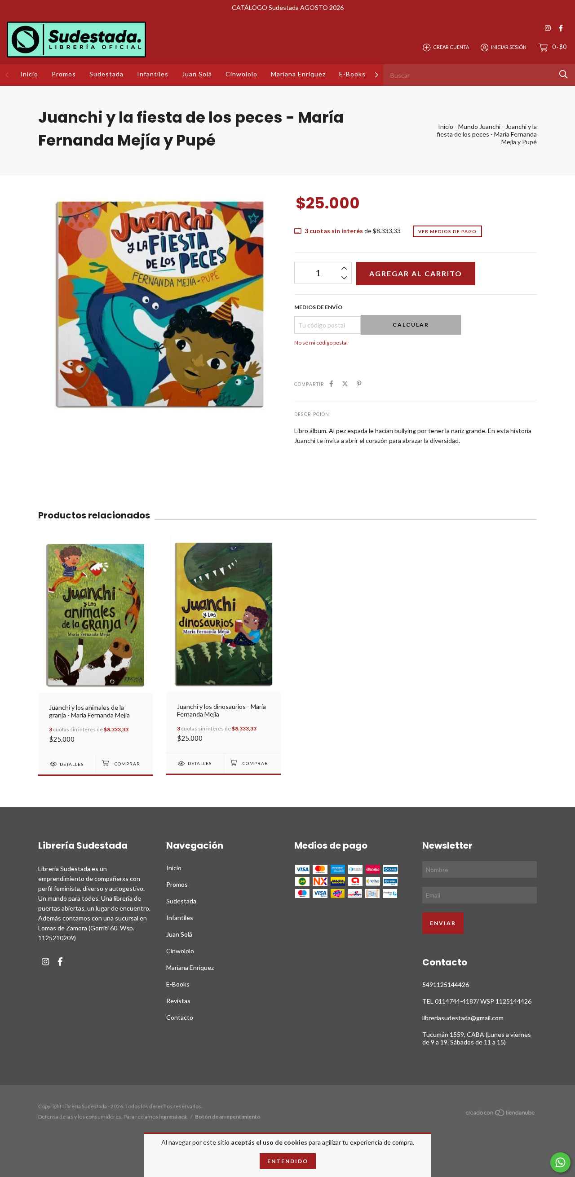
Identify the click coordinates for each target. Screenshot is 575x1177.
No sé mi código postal (321, 342)
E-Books (352, 74)
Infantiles (152, 74)
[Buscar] (563, 74)
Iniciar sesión (508, 47)
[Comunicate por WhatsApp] (560, 1162)
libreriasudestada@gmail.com (463, 1018)
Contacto (179, 1017)
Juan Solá (197, 74)
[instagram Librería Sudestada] (547, 28)
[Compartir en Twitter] (345, 383)
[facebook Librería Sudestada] (560, 28)
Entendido (287, 1161)
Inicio (29, 74)
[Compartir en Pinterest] (359, 383)
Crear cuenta (451, 47)
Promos (64, 74)
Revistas (178, 1000)
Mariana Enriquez (298, 74)
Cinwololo (241, 74)
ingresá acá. (173, 1116)
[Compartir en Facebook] (331, 383)
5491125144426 (445, 984)
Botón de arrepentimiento (228, 1116)
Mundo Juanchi (479, 126)
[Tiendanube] (501, 1114)
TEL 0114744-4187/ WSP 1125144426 (476, 1001)
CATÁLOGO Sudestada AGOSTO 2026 (288, 7)
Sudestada (106, 74)
